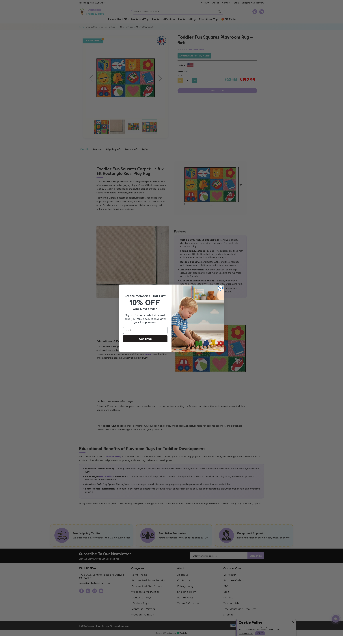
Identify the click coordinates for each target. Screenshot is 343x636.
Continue (145, 338)
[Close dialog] (220, 288)
